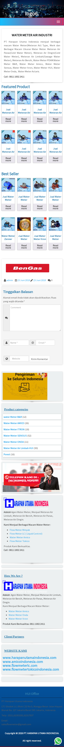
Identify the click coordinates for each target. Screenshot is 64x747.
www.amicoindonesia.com (23, 661)
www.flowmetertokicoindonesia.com (31, 669)
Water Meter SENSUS (15, 435)
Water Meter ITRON (14, 429)
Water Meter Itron (18, 618)
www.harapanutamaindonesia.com (29, 657)
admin (9, 280)
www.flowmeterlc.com (20, 665)
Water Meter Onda (18, 614)
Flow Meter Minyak (20, 529)
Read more (8, 120)
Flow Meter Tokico (19, 541)
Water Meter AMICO (14, 423)
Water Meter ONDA (14, 441)
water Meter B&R (13, 416)
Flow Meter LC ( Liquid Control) (26, 533)
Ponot (7, 454)
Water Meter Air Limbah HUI (18, 448)
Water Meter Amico (20, 537)
